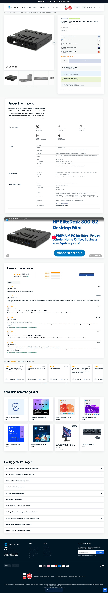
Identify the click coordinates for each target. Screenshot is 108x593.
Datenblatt (58, 203)
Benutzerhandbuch (64, 203)
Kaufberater (46, 545)
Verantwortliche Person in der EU (62, 205)
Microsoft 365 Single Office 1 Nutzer (63, 417)
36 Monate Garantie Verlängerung (12, 417)
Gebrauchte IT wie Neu (34, 547)
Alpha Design (63, 587)
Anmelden (100, 552)
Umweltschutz (32, 555)
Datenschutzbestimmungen (85, 555)
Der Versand (79, 29)
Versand (52, 576)
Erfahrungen (32, 545)
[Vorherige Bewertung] (41, 383)
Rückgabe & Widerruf (48, 551)
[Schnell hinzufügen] (8, 412)
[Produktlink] (16, 409)
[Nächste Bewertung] (66, 383)
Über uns (31, 557)
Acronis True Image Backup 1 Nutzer (38, 444)
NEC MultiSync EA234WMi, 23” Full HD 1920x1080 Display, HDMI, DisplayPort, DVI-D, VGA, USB (65, 446)
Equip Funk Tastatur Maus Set (88, 444)
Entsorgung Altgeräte (33, 553)
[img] (10, 286)
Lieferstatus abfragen (48, 553)
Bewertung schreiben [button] (87, 275)
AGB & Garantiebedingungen (61, 576)
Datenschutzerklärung (73, 576)
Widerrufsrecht (82, 576)
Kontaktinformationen (44, 576)
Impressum (36, 576)
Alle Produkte (15, 12)
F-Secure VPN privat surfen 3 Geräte (13, 444)
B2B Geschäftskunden (33, 549)
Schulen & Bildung (33, 551)
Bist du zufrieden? (47, 555)
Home (5, 12)
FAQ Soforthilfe (47, 547)
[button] (89, 7)
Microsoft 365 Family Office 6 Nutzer (89, 417)
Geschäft (9, 12)
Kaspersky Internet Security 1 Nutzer (38, 417)
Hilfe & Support (47, 549)
